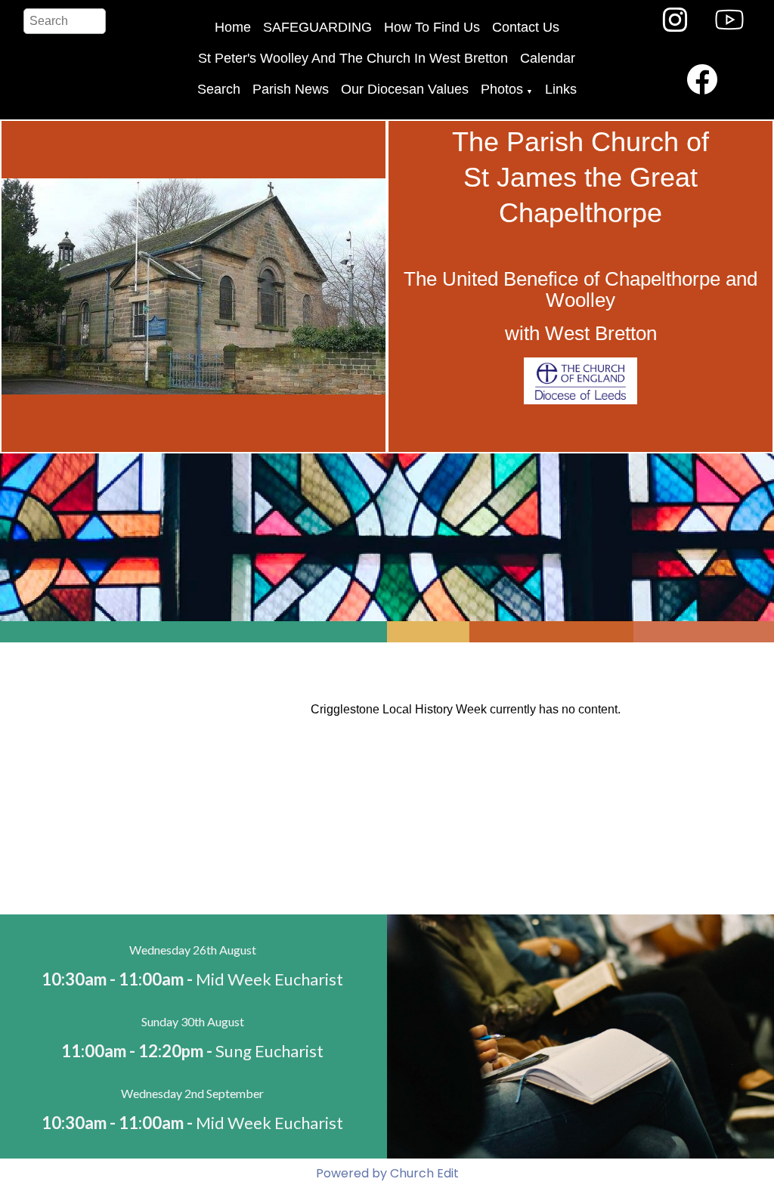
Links (561, 89)
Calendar (547, 58)
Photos (502, 89)
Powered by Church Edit (387, 1173)
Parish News (290, 89)
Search (218, 89)
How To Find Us (432, 27)
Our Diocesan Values (405, 89)
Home (233, 27)
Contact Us (525, 27)
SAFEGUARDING (317, 27)
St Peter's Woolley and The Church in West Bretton (353, 58)
